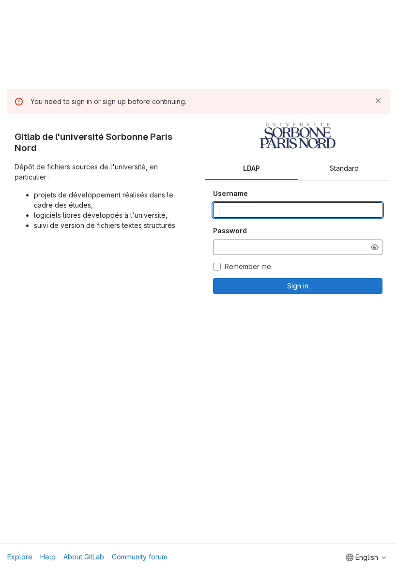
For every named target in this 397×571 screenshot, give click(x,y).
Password (230, 230)
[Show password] (374, 247)
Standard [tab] (344, 168)
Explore (19, 557)
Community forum (139, 557)
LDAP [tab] (251, 168)
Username (230, 193)
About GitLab (83, 557)
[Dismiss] (378, 100)
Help (48, 557)
